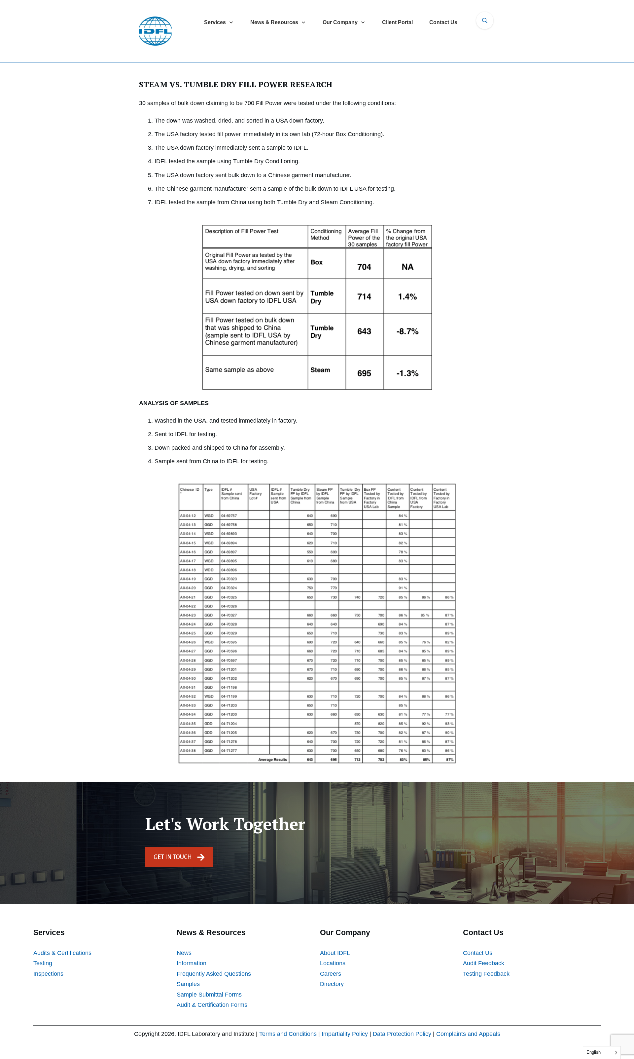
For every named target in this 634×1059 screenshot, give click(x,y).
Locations (332, 963)
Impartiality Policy (345, 1034)
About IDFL (335, 953)
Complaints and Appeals (468, 1034)
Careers (330, 973)
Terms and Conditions (288, 1034)
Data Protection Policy (402, 1034)
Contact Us (477, 953)
